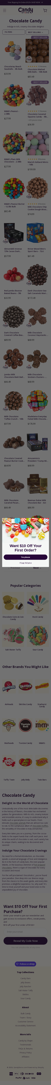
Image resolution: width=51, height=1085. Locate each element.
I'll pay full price (25, 563)
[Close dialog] (46, 520)
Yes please (25, 557)
